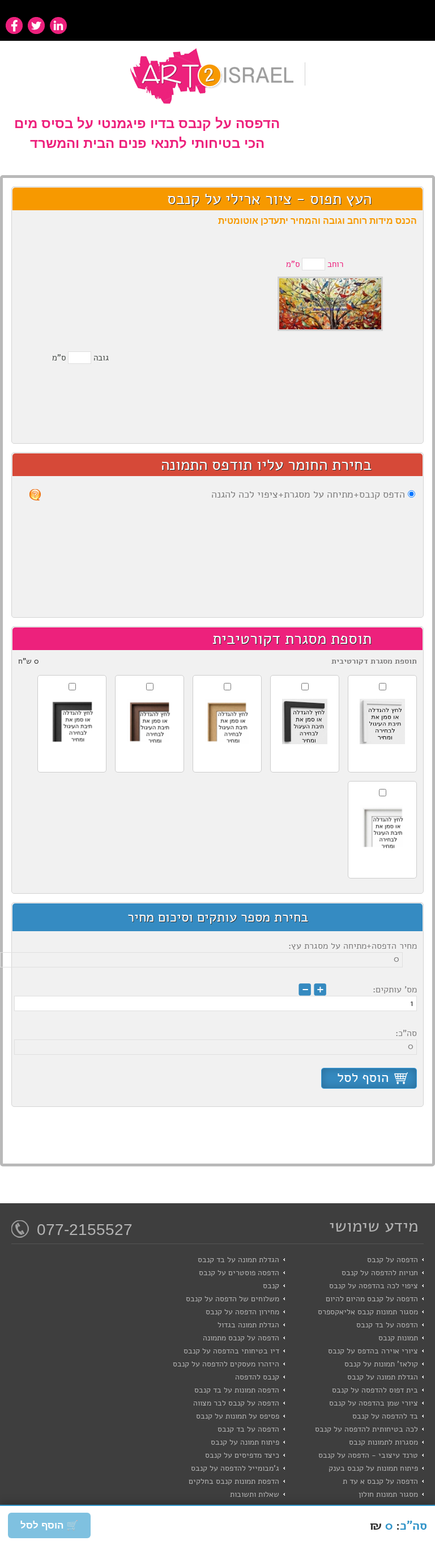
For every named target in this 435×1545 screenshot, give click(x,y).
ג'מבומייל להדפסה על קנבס (235, 1468)
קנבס (271, 1285)
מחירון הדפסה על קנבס (242, 1311)
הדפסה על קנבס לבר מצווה (236, 1403)
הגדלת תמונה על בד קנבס (238, 1259)
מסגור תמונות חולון (388, 1494)
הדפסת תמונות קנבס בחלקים (234, 1481)
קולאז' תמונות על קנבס (381, 1364)
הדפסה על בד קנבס (387, 1324)
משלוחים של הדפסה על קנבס (232, 1298)
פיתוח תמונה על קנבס (245, 1442)
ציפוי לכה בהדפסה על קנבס (373, 1285)
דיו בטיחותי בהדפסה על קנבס (231, 1350)
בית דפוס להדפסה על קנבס (375, 1390)
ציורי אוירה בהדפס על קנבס (373, 1350)
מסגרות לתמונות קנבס (383, 1442)
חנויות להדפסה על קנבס (380, 1272)
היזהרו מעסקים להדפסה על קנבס (226, 1364)
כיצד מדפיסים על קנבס (242, 1455)
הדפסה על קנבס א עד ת (380, 1481)
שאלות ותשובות (254, 1494)
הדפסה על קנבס (392, 1259)
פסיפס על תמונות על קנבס (237, 1416)
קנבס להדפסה (257, 1377)
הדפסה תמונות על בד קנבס (236, 1390)
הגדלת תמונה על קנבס (382, 1377)
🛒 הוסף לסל (49, 1525)
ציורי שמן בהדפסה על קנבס (373, 1403)
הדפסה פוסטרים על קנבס (239, 1272)
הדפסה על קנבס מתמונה (241, 1337)
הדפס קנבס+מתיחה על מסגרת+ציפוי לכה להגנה (308, 494)
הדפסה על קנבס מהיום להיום (372, 1298)
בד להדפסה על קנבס (385, 1416)
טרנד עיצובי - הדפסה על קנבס (368, 1455)
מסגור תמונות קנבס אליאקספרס (368, 1311)
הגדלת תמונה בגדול (248, 1324)
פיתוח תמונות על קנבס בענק (373, 1468)
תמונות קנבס (398, 1337)
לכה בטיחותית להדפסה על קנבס (366, 1429)
